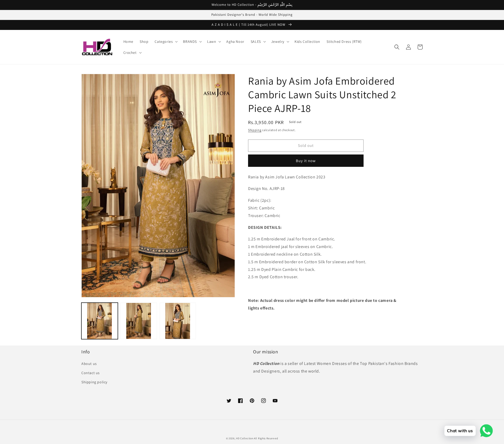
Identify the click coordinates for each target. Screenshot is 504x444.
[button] (165, 41)
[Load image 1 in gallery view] (99, 321)
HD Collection (244, 438)
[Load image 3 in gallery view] (178, 321)
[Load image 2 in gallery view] (138, 321)
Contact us (90, 372)
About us (89, 363)
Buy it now (306, 160)
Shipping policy (94, 382)
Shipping (254, 130)
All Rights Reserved (266, 438)
